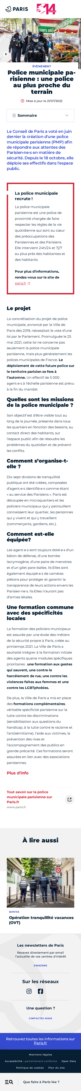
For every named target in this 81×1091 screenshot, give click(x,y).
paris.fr (20, 283)
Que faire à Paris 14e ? (41, 1082)
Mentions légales (40, 1054)
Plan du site (56, 1067)
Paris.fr (40, 1043)
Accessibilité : (31, 1061)
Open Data (69, 1061)
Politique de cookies (30, 1067)
